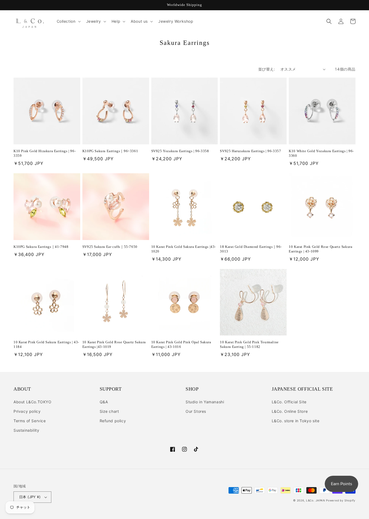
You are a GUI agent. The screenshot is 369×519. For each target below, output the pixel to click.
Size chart (109, 411)
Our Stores (196, 411)
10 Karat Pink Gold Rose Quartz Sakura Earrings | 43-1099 (320, 249)
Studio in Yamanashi (205, 402)
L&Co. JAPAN (315, 500)
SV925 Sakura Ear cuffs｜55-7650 (109, 247)
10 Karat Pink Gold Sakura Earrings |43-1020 (183, 249)
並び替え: (266, 69)
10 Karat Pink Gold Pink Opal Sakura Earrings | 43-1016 (181, 344)
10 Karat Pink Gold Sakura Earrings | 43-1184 (46, 344)
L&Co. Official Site (289, 402)
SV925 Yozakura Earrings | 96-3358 (180, 151)
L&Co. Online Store (290, 411)
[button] (68, 21)
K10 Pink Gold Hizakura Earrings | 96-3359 (45, 153)
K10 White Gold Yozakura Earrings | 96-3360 (321, 153)
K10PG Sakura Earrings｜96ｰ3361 (110, 151)
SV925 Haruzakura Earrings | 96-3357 (250, 151)
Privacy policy (27, 411)
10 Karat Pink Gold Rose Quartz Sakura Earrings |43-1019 (114, 344)
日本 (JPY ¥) (30, 497)
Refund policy (113, 420)
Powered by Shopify (340, 500)
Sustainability (26, 430)
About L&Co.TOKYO (33, 402)
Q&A (104, 402)
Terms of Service (30, 420)
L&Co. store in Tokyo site (296, 420)
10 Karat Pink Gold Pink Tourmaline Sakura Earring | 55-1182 (249, 344)
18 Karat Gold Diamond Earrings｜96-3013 (250, 249)
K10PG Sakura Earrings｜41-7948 (41, 247)
